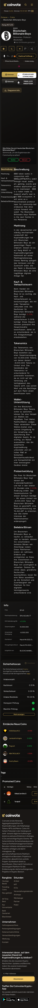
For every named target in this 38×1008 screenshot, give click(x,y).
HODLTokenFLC (14, 731)
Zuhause (4, 17)
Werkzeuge (18, 898)
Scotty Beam (13, 761)
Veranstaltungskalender (23, 891)
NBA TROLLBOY (14, 753)
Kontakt (5, 942)
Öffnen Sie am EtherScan (12, 61)
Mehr (28, 673)
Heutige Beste (5, 882)
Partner (17, 901)
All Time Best (5, 900)
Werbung (6, 939)
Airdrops (17, 894)
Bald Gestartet (6, 912)
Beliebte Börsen (7, 201)
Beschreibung (6, 169)
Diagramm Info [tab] (14, 90)
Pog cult (12, 746)
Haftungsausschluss (10, 925)
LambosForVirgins (15, 738)
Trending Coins (5, 888)
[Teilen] (32, 48)
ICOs (16, 888)
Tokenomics (6, 185)
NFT (15, 884)
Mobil (16, 905)
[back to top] (32, 1003)
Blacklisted (6, 917)
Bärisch (24, 160)
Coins (12, 17)
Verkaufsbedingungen (11, 935)
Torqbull (17, 801)
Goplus (25, 669)
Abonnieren (18, 979)
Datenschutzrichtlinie (10, 932)
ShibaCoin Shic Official (22, 793)
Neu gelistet (7, 893)
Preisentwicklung (8, 197)
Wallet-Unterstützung (6, 191)
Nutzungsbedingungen (11, 928)
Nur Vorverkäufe (7, 906)
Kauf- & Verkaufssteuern (7, 179)
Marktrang (5, 174)
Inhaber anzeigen (30, 61)
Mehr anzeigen (19, 714)
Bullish (13, 160)
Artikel (16, 881)
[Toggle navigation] (32, 4)
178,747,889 (23, 11)
